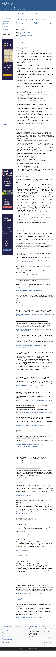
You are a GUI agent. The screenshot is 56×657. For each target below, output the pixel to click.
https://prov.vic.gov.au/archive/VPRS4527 (26, 275)
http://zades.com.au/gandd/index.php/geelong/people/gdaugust (32, 425)
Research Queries (7, 632)
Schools (22, 33)
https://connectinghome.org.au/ (24, 550)
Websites (5, 26)
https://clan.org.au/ (21, 477)
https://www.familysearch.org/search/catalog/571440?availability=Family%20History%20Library (29, 445)
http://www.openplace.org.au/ (23, 495)
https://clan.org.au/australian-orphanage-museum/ (29, 617)
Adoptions (23, 30)
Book (4, 28)
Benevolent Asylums (25, 32)
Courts (22, 36)
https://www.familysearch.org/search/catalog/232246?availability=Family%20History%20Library (29, 386)
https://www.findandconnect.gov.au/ (25, 463)
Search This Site (7, 639)
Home (4, 629)
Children (22, 29)
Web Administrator (21, 629)
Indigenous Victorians (26, 35)
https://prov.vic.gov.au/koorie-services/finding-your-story (30, 593)
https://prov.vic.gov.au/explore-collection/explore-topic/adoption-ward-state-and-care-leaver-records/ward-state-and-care (34, 260)
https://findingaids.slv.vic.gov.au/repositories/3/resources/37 (31, 372)
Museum (5, 29)
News (4, 633)
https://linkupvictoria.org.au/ (23, 534)
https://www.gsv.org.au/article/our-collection (27, 305)
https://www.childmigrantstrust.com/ (25, 574)
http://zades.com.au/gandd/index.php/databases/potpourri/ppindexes (34, 400)
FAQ (4, 638)
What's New (6, 635)
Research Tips (7, 636)
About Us (5, 630)
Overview (5, 23)
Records (5, 25)
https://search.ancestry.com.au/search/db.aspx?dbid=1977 (30, 290)
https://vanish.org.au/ (21, 513)
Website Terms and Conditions (8, 641)
